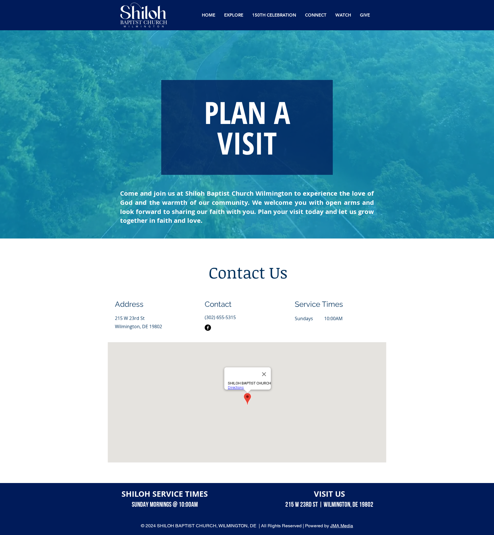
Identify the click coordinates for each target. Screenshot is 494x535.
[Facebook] (208, 327)
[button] (234, 15)
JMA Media (341, 525)
